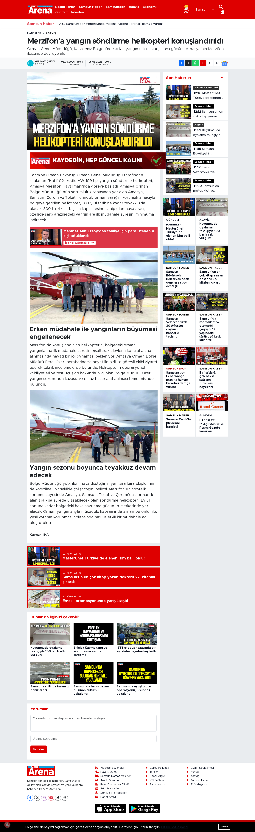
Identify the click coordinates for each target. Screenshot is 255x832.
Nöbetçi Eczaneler (112, 767)
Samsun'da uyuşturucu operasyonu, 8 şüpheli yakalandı (134, 690)
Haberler (34, 33)
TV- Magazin (199, 784)
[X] (37, 798)
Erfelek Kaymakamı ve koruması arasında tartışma (90, 651)
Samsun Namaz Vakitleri (115, 776)
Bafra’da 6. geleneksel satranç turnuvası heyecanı (207, 380)
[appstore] (111, 808)
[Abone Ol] (224, 63)
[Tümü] (223, 77)
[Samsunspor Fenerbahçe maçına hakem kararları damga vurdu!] (179, 356)
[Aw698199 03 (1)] (94, 288)
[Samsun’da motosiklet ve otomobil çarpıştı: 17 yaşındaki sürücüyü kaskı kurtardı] (212, 302)
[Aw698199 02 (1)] (94, 426)
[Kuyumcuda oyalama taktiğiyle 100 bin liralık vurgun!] (50, 633)
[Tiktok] (58, 798)
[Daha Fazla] (203, 63)
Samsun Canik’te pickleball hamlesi (88, 23)
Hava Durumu (108, 772)
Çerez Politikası (159, 767)
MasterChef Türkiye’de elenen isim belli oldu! (207, 96)
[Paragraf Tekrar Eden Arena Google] (98, 161)
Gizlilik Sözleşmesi (202, 767)
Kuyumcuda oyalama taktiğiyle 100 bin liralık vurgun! (47, 651)
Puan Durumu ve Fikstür (115, 784)
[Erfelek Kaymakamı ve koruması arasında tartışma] (93, 633)
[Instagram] (44, 798)
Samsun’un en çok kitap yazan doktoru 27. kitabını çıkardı (208, 114)
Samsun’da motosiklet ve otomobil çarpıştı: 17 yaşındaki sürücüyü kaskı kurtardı (208, 188)
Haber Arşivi (108, 797)
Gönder (38, 749)
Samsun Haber (90, 6)
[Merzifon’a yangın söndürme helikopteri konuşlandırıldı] (93, 111)
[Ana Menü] (221, 12)
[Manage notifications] (7, 825)
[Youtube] (51, 798)
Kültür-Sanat (158, 780)
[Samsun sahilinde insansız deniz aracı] (50, 672)
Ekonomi (149, 6)
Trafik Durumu (109, 780)
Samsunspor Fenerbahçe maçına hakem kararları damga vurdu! (110, 27)
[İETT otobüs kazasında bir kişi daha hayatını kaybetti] (137, 633)
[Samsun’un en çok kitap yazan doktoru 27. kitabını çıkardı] (212, 255)
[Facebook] (30, 798)
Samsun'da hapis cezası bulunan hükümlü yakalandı (91, 690)
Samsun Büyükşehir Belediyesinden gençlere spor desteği (204, 151)
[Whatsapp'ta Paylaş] (195, 63)
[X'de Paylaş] (188, 63)
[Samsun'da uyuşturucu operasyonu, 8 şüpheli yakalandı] (137, 672)
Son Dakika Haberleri (113, 792)
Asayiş (134, 6)
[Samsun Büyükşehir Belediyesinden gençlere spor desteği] (179, 255)
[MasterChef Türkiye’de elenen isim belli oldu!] (179, 207)
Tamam (224, 827)
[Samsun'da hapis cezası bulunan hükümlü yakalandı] (93, 672)
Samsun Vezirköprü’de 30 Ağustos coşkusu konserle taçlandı (206, 170)
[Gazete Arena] (40, 10)
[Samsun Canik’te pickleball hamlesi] (179, 402)
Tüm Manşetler (110, 788)
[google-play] (144, 808)
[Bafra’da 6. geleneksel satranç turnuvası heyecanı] (212, 356)
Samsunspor (115, 6)
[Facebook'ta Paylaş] (181, 63)
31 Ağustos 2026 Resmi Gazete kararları (211, 428)
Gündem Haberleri (69, 12)
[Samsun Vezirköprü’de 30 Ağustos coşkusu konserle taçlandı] (179, 302)
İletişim (154, 772)
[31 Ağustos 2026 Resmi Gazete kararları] (212, 402)
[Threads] (65, 798)
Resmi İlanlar (65, 6)
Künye (195, 772)
